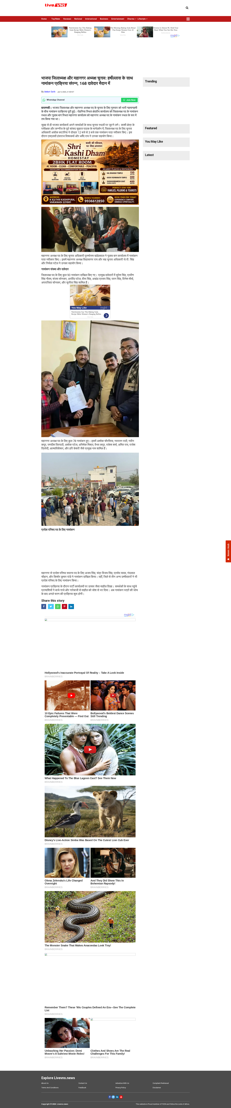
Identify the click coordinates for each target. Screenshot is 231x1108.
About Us (45, 1083)
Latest (149, 155)
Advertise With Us (122, 1083)
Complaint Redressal (161, 1083)
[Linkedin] (117, 1097)
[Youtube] (121, 1097)
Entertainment (117, 19)
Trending (151, 81)
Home (44, 19)
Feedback (82, 1088)
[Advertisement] (115, 56)
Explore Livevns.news (58, 1078)
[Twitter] (113, 1097)
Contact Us (82, 1083)
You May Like (154, 141)
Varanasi (67, 19)
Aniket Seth (49, 91)
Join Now (131, 100)
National (78, 19)
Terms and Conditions (50, 1088)
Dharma (130, 19)
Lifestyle (141, 19)
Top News (55, 19)
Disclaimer (157, 1088)
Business (104, 19)
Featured (151, 128)
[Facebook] (109, 1097)
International (91, 19)
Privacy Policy (121, 1088)
